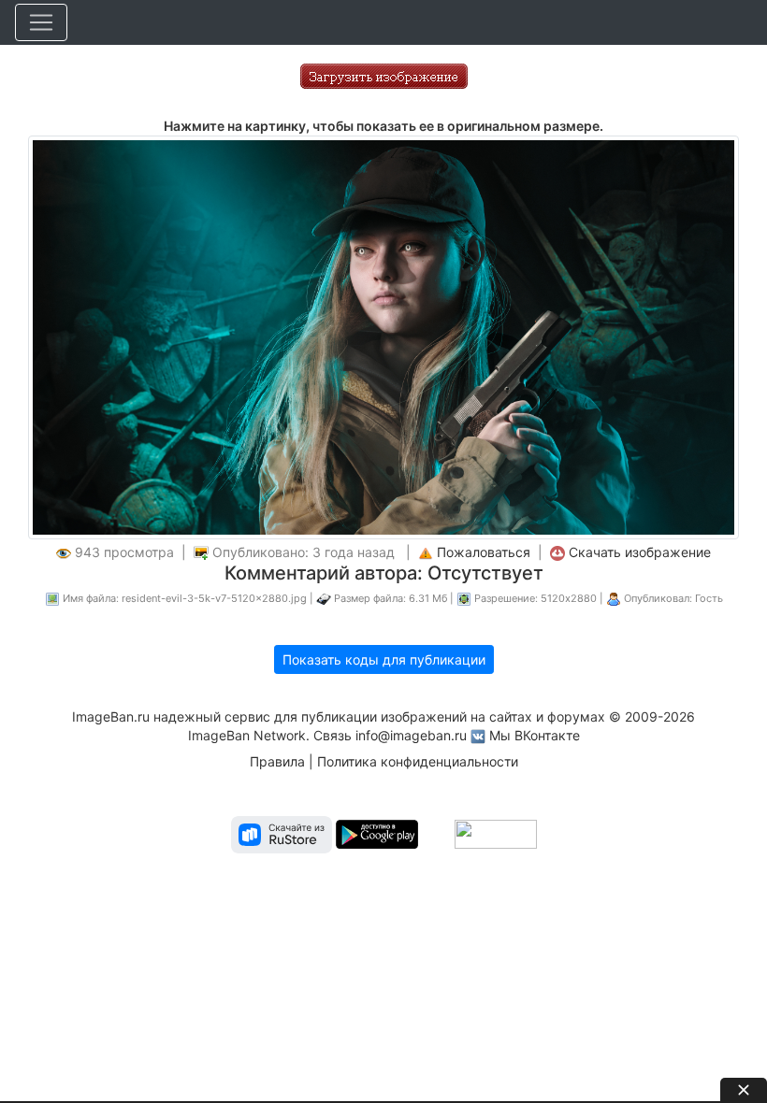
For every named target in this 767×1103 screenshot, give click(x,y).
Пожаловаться (483, 552)
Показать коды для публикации (383, 659)
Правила (277, 761)
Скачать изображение (640, 552)
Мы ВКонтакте (534, 735)
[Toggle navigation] (41, 22)
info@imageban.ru (411, 735)
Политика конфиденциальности (417, 761)
